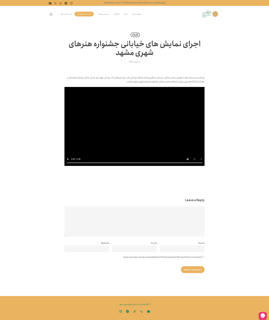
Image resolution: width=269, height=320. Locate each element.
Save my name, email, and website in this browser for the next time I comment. (162, 257)
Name (201, 243)
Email (153, 243)
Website (105, 243)
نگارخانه (135, 34)
